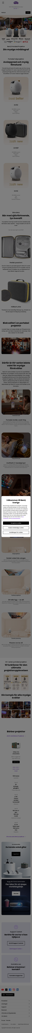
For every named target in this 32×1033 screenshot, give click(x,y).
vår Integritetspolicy (15, 518)
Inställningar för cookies (16, 532)
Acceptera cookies (16, 523)
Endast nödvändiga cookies (16, 527)
